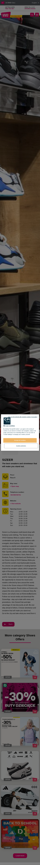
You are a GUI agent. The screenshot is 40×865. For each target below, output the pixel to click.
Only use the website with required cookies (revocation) (22, 417)
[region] (20, 432)
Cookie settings (21, 445)
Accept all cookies (20, 440)
